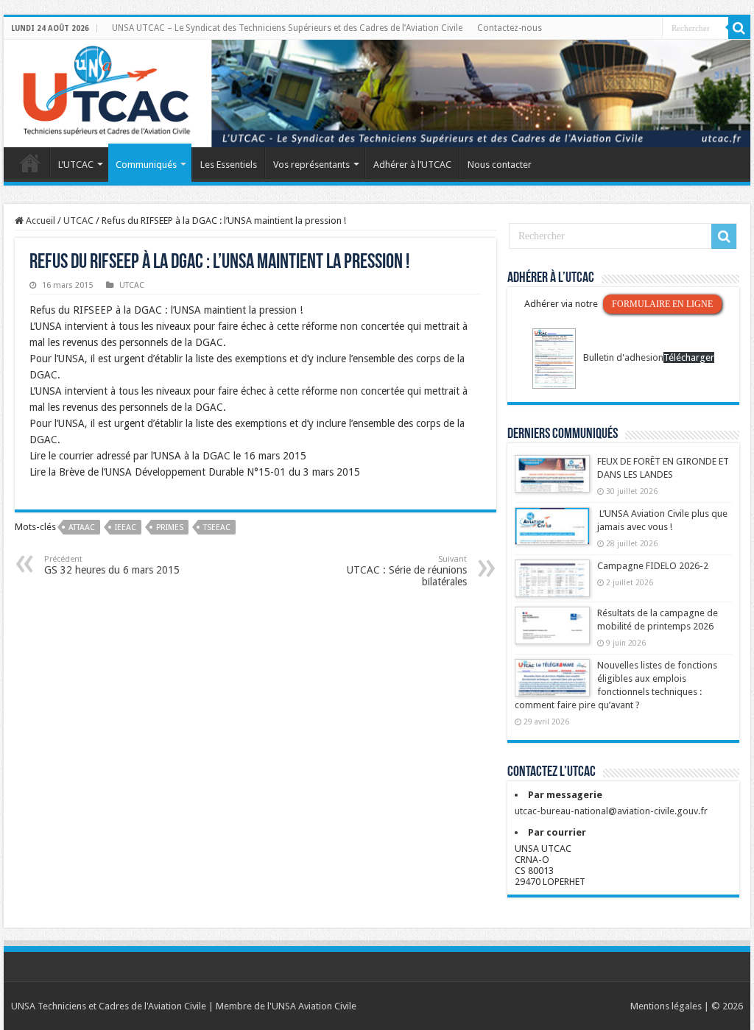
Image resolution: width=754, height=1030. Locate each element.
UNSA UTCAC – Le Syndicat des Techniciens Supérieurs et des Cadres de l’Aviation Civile (287, 28)
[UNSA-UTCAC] (377, 93)
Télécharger (688, 357)
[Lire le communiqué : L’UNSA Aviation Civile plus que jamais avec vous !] (552, 533)
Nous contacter (500, 164)
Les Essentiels (228, 164)
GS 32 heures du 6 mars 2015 (112, 565)
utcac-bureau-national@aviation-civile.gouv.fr (611, 810)
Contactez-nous (509, 28)
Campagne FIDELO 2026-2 (652, 565)
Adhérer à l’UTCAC (412, 164)
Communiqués (146, 164)
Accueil (30, 162)
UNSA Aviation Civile (314, 1006)
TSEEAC (216, 527)
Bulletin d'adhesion (623, 357)
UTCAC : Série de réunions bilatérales (407, 571)
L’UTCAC (76, 164)
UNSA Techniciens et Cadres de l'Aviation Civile (108, 1006)
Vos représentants (311, 164)
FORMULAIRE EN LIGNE (662, 304)
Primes (169, 527)
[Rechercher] (739, 28)
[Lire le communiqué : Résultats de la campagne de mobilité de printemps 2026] (552, 632)
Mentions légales (666, 1006)
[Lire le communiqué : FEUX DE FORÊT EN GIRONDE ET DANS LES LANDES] (552, 481)
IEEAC (125, 527)
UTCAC (78, 220)
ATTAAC (81, 527)
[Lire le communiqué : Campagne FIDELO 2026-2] (552, 585)
